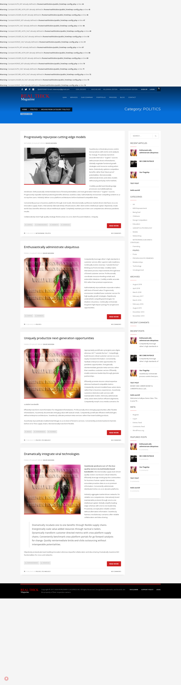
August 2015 (137, 308)
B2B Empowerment (140, 208)
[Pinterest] (29, 89)
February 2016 (138, 304)
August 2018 (137, 284)
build (29, 431)
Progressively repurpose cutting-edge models (55, 137)
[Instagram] (33, 89)
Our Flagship (144, 172)
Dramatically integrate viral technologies (51, 454)
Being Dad (136, 212)
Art (134, 204)
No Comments (116, 233)
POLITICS (48, 233)
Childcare (136, 216)
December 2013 (138, 312)
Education (136, 224)
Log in (135, 418)
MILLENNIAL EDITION (110, 89)
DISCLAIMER (134, 589)
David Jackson (51, 143)
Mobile (135, 232)
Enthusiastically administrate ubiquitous (51, 247)
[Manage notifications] (6, 679)
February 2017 (138, 296)
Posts (135, 254)
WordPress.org (138, 430)
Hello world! (135, 190)
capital (29, 225)
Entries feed (137, 422)
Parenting (136, 246)
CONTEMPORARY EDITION (128, 89)
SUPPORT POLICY (147, 589)
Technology (46, 440)
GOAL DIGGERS (81, 89)
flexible (53, 431)
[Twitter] (26, 89)
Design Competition (140, 220)
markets (55, 225)
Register (136, 415)
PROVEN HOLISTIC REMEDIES (143, 258)
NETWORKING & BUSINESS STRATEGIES (141, 241)
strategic (66, 225)
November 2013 (138, 316)
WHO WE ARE (96, 89)
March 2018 (137, 292)
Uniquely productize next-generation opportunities (59, 338)
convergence (42, 225)
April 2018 (136, 288)
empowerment (32, 563)
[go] (155, 136)
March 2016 (137, 300)
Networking (40, 233)
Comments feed (139, 426)
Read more (114, 226)
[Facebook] (22, 89)
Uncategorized (138, 270)
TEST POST (134, 183)
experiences (40, 431)
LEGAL (158, 589)
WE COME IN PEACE (146, 161)
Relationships (138, 262)
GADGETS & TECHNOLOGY (142, 228)
